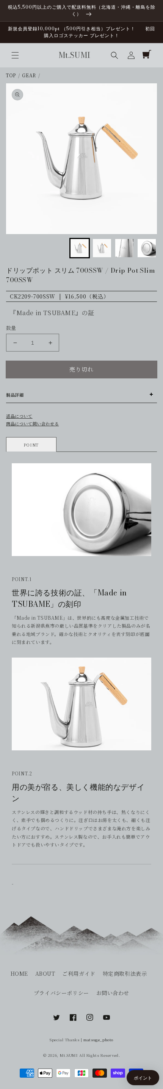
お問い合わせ (113, 993)
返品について (19, 416)
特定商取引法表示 (125, 973)
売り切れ (81, 369)
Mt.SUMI (69, 1055)
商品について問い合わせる (32, 423)
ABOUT (45, 973)
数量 (11, 327)
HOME (19, 973)
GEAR (29, 75)
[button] (15, 55)
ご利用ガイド (79, 973)
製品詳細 (15, 395)
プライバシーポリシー (61, 993)
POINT (31, 445)
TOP (11, 75)
